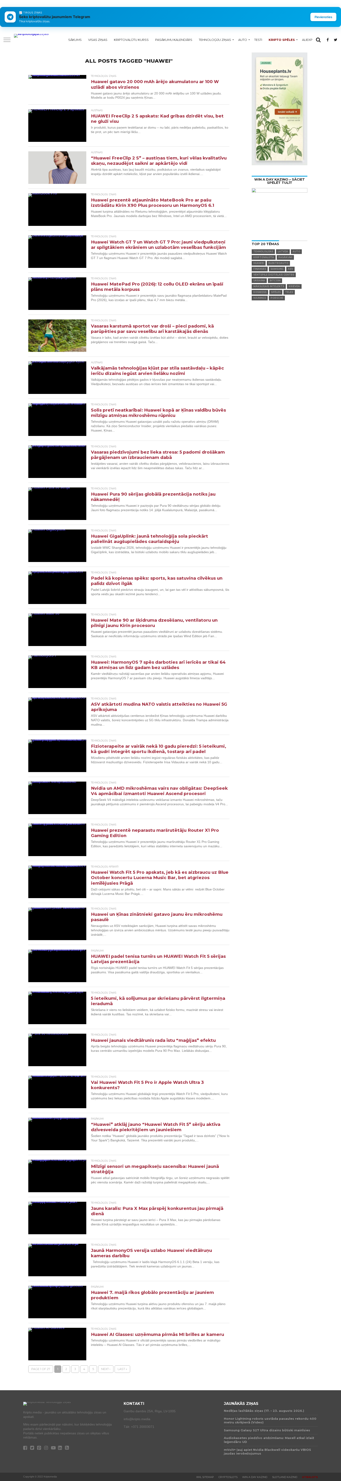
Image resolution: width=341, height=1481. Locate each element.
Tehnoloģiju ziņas (215, 40)
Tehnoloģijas (263, 251)
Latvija (283, 251)
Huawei (258, 263)
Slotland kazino (284, 1477)
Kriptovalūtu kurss (131, 40)
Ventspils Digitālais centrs (273, 274)
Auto (242, 40)
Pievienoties (323, 17)
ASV (290, 268)
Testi (258, 40)
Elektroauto (278, 263)
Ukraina (259, 280)
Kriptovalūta (263, 257)
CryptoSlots (228, 1477)
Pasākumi (285, 257)
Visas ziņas (97, 40)
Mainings (259, 297)
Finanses (259, 268)
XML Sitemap (205, 1477)
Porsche (276, 297)
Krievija (294, 286)
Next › (105, 1369)
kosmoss (260, 292)
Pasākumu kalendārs (173, 40)
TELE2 (289, 292)
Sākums (75, 40)
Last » (122, 1369)
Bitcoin (275, 280)
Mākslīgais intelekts (268, 286)
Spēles (276, 292)
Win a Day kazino (254, 1477)
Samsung (276, 268)
